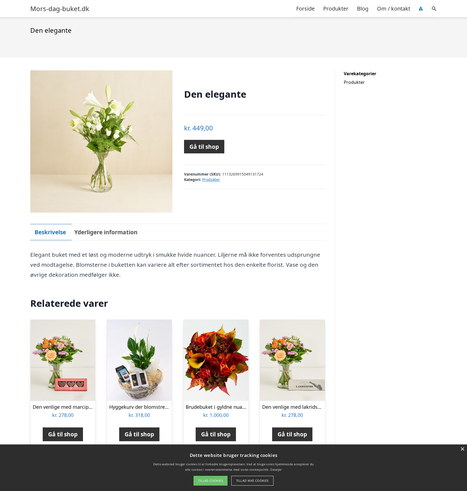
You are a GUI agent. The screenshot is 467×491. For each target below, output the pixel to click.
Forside (305, 8)
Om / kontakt (393, 8)
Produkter (335, 8)
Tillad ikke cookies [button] (252, 481)
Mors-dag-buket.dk (59, 8)
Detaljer (276, 469)
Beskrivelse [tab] (50, 232)
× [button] (462, 449)
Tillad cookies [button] (210, 481)
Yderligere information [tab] (106, 232)
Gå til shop (204, 146)
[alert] (233, 467)
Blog (362, 8)
